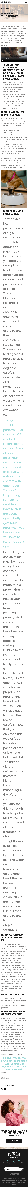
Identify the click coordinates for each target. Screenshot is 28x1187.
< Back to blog (5, 8)
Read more (10, 1169)
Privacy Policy (16, 1182)
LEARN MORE (14, 1141)
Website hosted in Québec (14, 1180)
